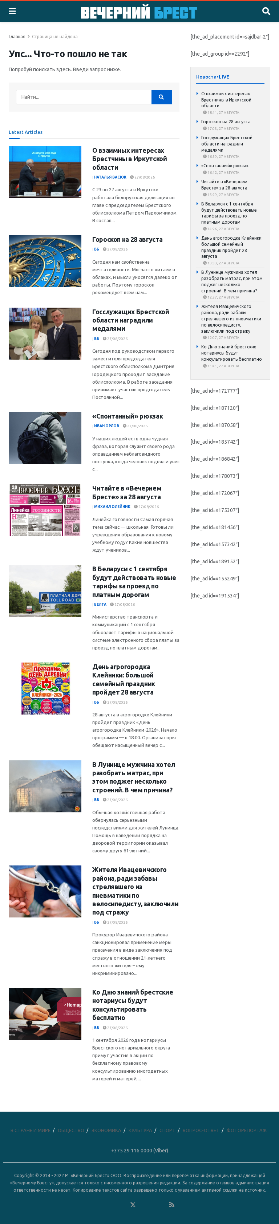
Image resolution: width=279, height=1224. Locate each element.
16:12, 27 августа (223, 173)
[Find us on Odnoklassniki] (123, 1205)
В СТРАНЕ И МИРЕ (30, 1130)
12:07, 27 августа (223, 338)
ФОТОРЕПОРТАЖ (247, 1130)
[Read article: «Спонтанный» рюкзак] (45, 438)
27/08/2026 (144, 177)
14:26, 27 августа (223, 229)
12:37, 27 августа (223, 297)
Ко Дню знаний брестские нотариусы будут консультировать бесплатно (231, 352)
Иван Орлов (106, 426)
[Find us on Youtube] (162, 1205)
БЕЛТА (100, 605)
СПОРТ (167, 1130)
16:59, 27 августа (223, 157)
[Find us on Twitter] (133, 1205)
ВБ (96, 249)
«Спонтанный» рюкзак (127, 416)
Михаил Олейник (112, 507)
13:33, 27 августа (223, 263)
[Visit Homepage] (139, 11)
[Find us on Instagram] (152, 1205)
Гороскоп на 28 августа (127, 239)
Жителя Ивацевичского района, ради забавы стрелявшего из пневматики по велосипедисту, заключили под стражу (231, 318)
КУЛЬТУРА (140, 1130)
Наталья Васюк (110, 177)
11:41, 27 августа (223, 366)
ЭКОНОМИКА (106, 1130)
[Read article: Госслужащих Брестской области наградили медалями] (45, 334)
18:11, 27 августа (223, 113)
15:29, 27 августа (223, 195)
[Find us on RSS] (171, 1205)
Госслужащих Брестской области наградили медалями (130, 320)
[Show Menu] (12, 11)
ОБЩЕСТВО (71, 1130)
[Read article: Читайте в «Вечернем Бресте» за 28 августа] (45, 510)
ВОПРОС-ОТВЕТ (201, 1130)
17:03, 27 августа (223, 129)
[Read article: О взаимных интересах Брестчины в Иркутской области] (45, 172)
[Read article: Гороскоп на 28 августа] (45, 261)
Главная (17, 36)
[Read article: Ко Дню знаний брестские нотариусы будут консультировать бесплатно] (45, 1014)
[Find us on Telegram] (143, 1205)
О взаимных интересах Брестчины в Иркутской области (129, 159)
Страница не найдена (55, 36)
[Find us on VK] (113, 1205)
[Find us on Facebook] (103, 1205)
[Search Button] (266, 11)
